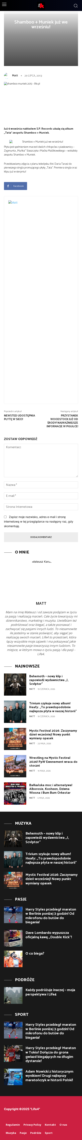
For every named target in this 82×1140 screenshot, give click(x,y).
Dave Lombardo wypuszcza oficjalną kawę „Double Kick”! (48, 935)
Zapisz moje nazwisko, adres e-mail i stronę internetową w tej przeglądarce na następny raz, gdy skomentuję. (38, 521)
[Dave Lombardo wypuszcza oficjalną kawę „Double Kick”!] (13, 938)
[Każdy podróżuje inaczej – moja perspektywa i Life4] (13, 995)
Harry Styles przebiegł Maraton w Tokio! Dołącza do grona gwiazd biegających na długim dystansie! (50, 1054)
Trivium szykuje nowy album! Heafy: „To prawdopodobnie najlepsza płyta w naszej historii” (53, 707)
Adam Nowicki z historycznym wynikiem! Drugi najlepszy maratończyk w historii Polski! (49, 1076)
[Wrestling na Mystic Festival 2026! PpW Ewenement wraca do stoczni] (15, 766)
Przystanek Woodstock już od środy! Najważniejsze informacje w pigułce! (62, 421)
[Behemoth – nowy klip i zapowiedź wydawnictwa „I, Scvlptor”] (15, 684)
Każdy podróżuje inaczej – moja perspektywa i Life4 (50, 992)
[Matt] (8, 76)
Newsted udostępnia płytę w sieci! (19, 417)
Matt (15, 75)
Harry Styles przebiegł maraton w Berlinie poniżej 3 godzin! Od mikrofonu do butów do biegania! (50, 916)
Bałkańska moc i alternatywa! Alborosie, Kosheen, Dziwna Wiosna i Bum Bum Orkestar (50, 789)
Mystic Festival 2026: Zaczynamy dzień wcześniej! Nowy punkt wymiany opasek (53, 734)
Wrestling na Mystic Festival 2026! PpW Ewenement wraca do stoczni (53, 761)
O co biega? (34, 954)
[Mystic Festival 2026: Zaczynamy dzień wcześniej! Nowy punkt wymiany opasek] (15, 739)
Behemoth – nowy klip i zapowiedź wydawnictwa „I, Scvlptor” (48, 680)
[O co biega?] (13, 959)
